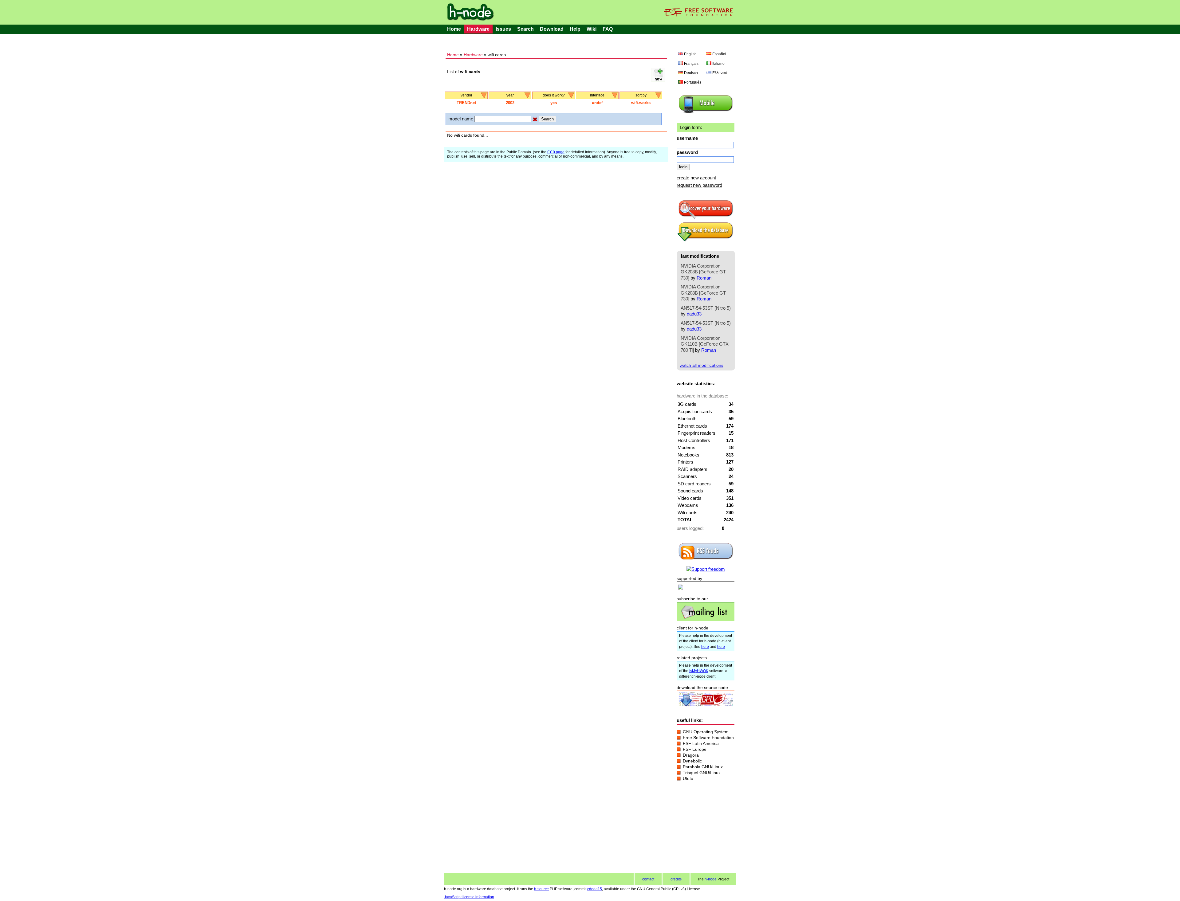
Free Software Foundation (708, 737)
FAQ (608, 29)
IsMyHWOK (698, 671)
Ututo (688, 778)
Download (552, 29)
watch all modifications (701, 365)
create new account (696, 177)
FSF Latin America (701, 743)
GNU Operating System (706, 731)
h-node (711, 879)
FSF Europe (694, 749)
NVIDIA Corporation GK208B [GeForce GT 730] (703, 271)
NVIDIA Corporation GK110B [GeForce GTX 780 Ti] (705, 344)
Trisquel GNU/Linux (702, 772)
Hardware (478, 29)
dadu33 (694, 313)
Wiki (591, 29)
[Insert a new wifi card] (658, 80)
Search (525, 29)
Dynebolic (692, 760)
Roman (704, 277)
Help (575, 29)
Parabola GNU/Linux (703, 766)
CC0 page (555, 152)
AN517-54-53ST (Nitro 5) (706, 308)
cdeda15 (594, 889)
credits (676, 879)
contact (648, 879)
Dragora (691, 755)
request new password (699, 185)
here (705, 646)
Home (454, 29)
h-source (541, 889)
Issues (503, 29)
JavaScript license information (469, 897)
